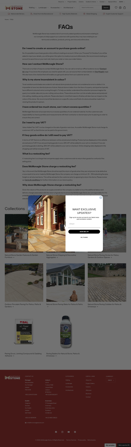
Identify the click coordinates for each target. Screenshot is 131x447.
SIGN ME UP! (84, 232)
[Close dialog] (101, 197)
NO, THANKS (84, 237)
